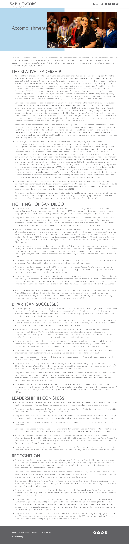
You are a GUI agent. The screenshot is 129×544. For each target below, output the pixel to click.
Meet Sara (16, 532)
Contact (47, 532)
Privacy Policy (17, 536)
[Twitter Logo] (109, 4)
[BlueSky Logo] (113, 4)
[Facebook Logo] (106, 4)
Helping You (26, 532)
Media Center (37, 532)
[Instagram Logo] (117, 4)
